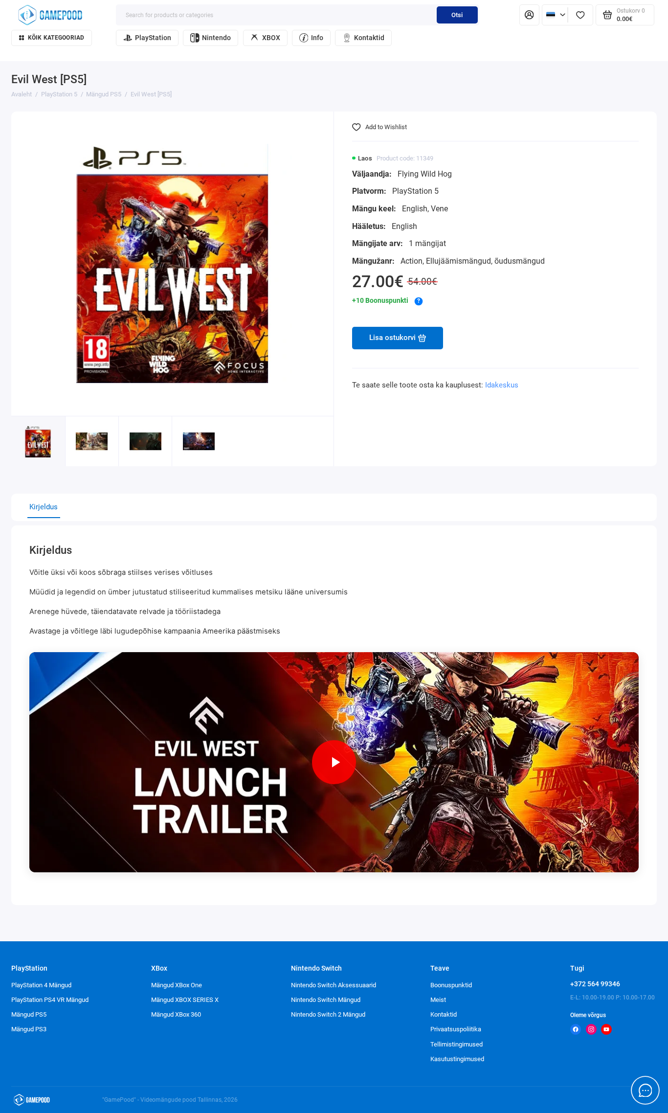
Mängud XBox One (176, 985)
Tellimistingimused (456, 1044)
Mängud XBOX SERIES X (185, 999)
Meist (438, 999)
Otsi (457, 15)
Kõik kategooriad (56, 37)
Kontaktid (369, 38)
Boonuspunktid (451, 985)
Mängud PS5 (28, 1014)
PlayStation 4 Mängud (41, 985)
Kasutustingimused (457, 1059)
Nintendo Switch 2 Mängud (328, 1014)
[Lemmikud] (580, 14)
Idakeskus (501, 385)
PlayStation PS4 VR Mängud (50, 999)
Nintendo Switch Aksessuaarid (333, 985)
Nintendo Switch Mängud (325, 999)
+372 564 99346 (595, 984)
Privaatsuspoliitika (455, 1029)
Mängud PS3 (28, 1029)
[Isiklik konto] (529, 14)
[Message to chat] (645, 1090)
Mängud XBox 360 (176, 1014)
